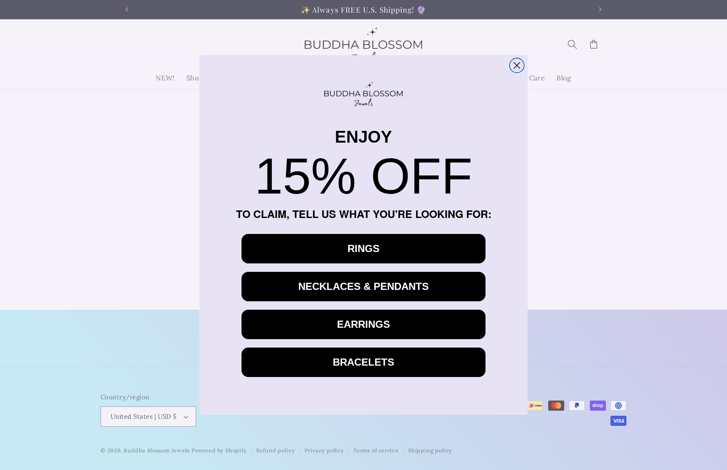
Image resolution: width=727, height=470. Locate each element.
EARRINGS (363, 324)
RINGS (363, 248)
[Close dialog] (516, 65)
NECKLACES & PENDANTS (363, 286)
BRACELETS (363, 362)
